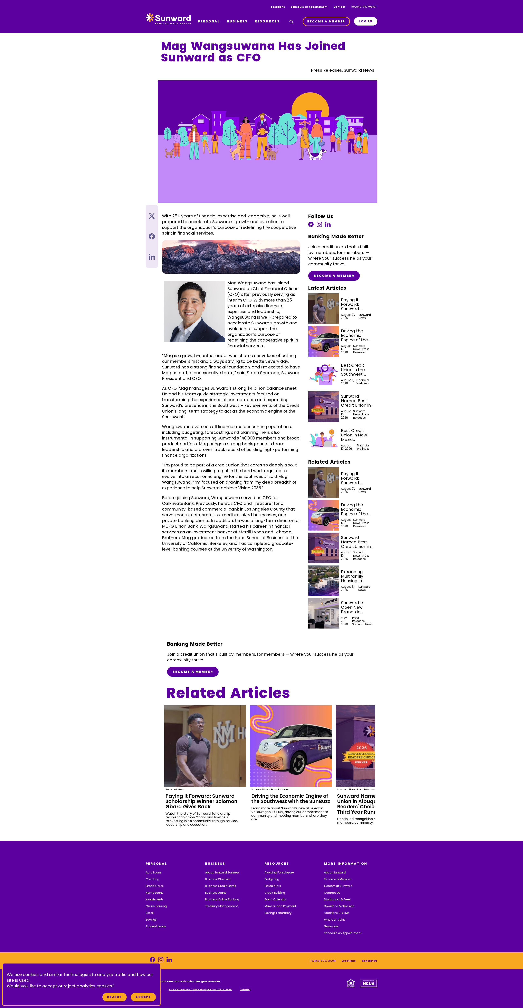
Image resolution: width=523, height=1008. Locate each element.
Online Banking (156, 906)
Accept (143, 997)
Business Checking (218, 879)
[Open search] (291, 22)
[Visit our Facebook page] (311, 225)
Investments (155, 899)
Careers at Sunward (338, 886)
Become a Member (334, 275)
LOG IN (366, 21)
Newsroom (331, 926)
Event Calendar (275, 899)
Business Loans (215, 893)
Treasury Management (221, 906)
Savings (151, 920)
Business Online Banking (222, 899)
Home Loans (154, 893)
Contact (339, 7)
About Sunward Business (222, 872)
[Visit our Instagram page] (319, 225)
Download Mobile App (339, 906)
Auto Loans (153, 872)
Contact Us (332, 893)
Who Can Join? (334, 920)
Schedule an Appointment (309, 7)
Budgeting (272, 879)
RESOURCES (267, 21)
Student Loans (156, 926)
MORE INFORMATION (345, 863)
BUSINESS (237, 21)
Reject (114, 997)
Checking (152, 879)
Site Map (245, 989)
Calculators (273, 886)
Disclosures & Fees (337, 899)
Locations (278, 7)
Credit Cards (155, 886)
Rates (150, 913)
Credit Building (275, 893)
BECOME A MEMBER (326, 21)
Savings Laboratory (278, 913)
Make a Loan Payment (280, 906)
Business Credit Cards (220, 886)
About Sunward (335, 872)
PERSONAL (209, 21)
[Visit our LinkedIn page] (328, 225)
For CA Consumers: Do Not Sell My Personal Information (200, 989)
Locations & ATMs (336, 913)
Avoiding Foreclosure (279, 872)
